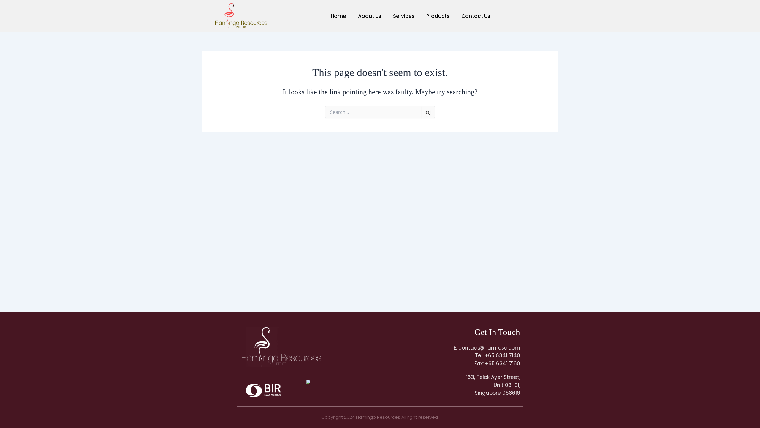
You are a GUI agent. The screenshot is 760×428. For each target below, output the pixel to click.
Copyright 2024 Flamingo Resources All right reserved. (380, 417)
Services (403, 16)
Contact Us (475, 16)
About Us (369, 16)
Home (338, 16)
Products (437, 16)
